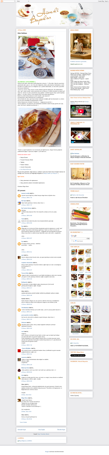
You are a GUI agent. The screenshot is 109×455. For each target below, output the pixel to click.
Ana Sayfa (41, 429)
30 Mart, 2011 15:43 (26, 411)
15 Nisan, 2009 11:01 (26, 311)
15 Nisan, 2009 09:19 (26, 304)
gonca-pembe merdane (27, 315)
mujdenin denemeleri (27, 262)
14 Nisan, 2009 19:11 (26, 252)
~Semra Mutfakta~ (26, 348)
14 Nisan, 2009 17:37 (26, 205)
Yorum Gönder (23, 422)
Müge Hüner (24, 398)
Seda (22, 218)
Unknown (23, 322)
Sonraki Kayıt (22, 429)
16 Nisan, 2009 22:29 (26, 364)
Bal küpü (23, 200)
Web (74, 241)
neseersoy (24, 357)
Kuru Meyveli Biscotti (25, 169)
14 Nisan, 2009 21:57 (26, 270)
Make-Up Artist (25, 368)
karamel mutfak (25, 193)
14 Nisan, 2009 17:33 (26, 197)
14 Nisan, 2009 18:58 (26, 215)
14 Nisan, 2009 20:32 (26, 259)
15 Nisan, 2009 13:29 (26, 319)
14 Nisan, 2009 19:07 (26, 238)
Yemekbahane (25, 307)
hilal (22, 375)
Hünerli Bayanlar (80, 241)
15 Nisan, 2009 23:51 (26, 354)
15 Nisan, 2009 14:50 (26, 328)
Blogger (47, 451)
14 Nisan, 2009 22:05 (26, 279)
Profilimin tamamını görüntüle (78, 61)
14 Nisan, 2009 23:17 (26, 288)
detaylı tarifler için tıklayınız (51, 173)
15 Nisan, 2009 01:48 (26, 295)
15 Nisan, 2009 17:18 (26, 345)
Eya (22, 226)
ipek (22, 255)
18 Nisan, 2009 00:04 (26, 372)
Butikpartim (24, 282)
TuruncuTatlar (25, 273)
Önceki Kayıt (61, 429)
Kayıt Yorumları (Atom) (43, 434)
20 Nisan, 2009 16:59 (26, 381)
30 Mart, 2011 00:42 (26, 394)
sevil (22, 331)
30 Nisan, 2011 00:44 (26, 419)
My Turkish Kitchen (26, 208)
